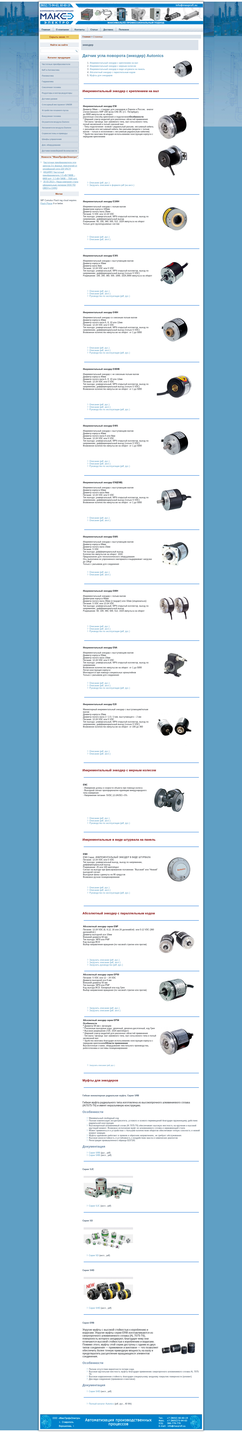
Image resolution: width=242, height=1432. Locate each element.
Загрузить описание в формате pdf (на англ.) (111, 185)
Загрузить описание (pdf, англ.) (105, 962)
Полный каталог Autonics (101, 1403)
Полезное (124, 29)
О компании (62, 29)
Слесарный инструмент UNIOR (57, 104)
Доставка (108, 29)
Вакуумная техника (51, 116)
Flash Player (46, 203)
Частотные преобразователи (56, 64)
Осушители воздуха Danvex (55, 122)
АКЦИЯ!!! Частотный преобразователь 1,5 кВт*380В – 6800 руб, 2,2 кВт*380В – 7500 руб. (60, 175)
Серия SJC (94, 1206)
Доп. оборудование (51, 145)
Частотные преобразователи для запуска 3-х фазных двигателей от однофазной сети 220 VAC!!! (60, 165)
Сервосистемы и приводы (54, 133)
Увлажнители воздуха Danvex (56, 128)
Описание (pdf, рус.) (99, 182)
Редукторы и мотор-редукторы (57, 93)
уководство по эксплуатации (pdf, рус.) (109, 893)
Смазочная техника (51, 87)
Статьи (94, 29)
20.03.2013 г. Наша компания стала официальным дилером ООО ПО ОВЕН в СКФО (60, 184)
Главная (46, 29)
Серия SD (94, 1255)
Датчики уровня (49, 99)
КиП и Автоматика (50, 70)
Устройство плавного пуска (55, 110)
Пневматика (48, 76)
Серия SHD (94, 1308)
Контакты (80, 29)
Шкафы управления (52, 139)
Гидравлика (48, 81)
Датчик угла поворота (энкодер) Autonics (122, 55)
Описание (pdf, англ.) (99, 239)
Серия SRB (94, 1153)
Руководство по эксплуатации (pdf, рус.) (109, 296)
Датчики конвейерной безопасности (59, 151)
